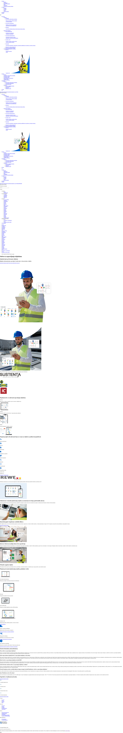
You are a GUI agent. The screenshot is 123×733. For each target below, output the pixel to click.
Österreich (5, 208)
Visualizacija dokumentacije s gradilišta (10, 48)
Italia (4, 204)
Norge (5, 207)
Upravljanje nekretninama (11, 24)
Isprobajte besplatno (11, 183)
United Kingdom (6, 217)
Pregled (5, 74)
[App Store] (4, 265)
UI (2, 90)
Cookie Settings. (67, 730)
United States (6, 192)
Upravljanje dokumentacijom (12, 37)
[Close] (10, 729)
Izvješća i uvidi (11, 41)
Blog (4, 4)
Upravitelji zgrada (6, 77)
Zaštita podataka (4, 713)
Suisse (5, 215)
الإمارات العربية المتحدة (7, 222)
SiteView (9, 61)
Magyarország (6, 205)
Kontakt (3, 12)
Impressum (3, 714)
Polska (3, 241)
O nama (3, 7)
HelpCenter (5, 2)
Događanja (5, 5)
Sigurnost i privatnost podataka (8, 6)
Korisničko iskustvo (7, 3)
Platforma (7, 18)
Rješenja (5, 17)
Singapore (5, 197)
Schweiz (5, 211)
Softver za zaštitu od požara (10, 163)
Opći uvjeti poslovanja (5, 712)
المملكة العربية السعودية (8, 220)
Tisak (4, 10)
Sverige (5, 216)
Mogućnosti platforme (7, 30)
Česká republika (6, 199)
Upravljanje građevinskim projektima (11, 20)
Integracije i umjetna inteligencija (11, 47)
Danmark (5, 200)
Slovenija (5, 214)
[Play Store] (4, 268)
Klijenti (3, 73)
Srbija (5, 212)
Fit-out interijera (8, 86)
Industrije (3, 80)
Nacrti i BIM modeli (10, 32)
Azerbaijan (5, 195)
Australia (5, 194)
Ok (0, 732)
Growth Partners (6, 11)
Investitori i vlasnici (7, 76)
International (4, 223)
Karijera (5, 177)
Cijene (3, 89)
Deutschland (6, 201)
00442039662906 (19, 183)
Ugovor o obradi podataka (6, 715)
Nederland (5, 206)
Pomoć (3, 1)
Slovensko (5, 213)
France (5, 203)
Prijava (3, 13)
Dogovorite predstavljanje (4, 183)
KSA (4, 219)
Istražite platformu (2, 624)
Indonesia (5, 196)
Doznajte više (7, 631)
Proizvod (3, 16)
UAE (4, 221)
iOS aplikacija (4, 719)
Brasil (3, 224)
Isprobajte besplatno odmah (4, 475)
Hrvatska (3, 235)
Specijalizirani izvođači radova (8, 78)
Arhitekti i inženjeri (7, 157)
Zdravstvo (7, 87)
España (5, 202)
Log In (15, 183)
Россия (5, 209)
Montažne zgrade (8, 88)
